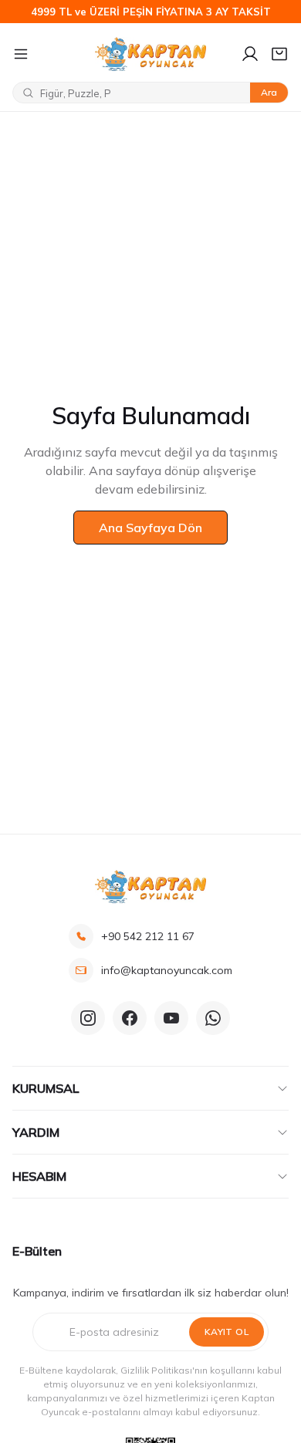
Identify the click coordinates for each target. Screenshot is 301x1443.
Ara (269, 92)
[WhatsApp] (213, 1018)
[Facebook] (130, 1018)
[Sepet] (279, 54)
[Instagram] (88, 1018)
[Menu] (47, 54)
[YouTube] (171, 1018)
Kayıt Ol (227, 1331)
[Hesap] (250, 54)
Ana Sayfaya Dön (150, 527)
